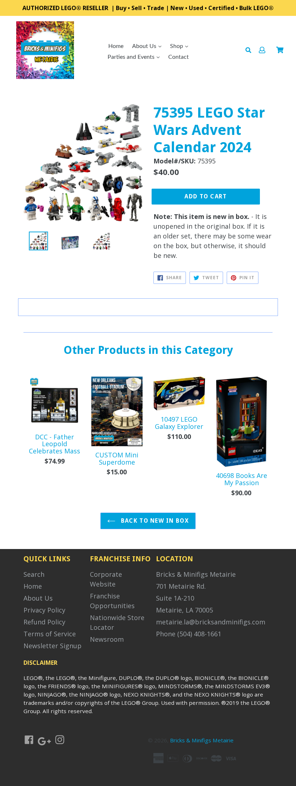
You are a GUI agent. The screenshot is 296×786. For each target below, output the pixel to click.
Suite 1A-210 (175, 598)
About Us (145, 46)
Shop (177, 46)
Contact (178, 57)
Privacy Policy (44, 610)
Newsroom (107, 639)
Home (115, 46)
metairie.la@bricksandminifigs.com (210, 622)
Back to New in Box (154, 520)
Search (33, 574)
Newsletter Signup (52, 645)
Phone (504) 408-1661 (188, 633)
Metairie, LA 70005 (184, 610)
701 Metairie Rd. (181, 586)
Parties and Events (132, 57)
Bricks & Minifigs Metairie (196, 574)
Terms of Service (49, 633)
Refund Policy (44, 622)
